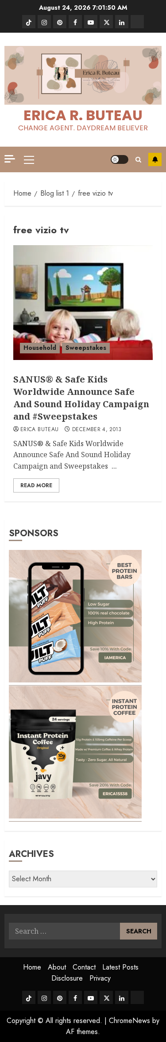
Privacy (100, 978)
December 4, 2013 (97, 429)
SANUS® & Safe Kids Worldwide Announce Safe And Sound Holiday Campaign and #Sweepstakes (81, 397)
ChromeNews (129, 1020)
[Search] (138, 159)
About (57, 967)
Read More (36, 485)
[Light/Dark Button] (119, 159)
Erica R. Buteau (83, 115)
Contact (84, 967)
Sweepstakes (86, 347)
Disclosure (67, 978)
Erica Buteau (39, 429)
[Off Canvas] (9, 159)
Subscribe (155, 159)
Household (39, 347)
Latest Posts (120, 967)
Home (32, 967)
